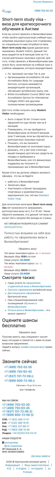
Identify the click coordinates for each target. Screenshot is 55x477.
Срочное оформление (20, 289)
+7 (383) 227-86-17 (18, 426)
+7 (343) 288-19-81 (18, 422)
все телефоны (27, 389)
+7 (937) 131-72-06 (17, 376)
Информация (12, 465)
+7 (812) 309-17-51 (18, 419)
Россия (37, 1)
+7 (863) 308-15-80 (19, 429)
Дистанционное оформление (24, 293)
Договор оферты (40, 456)
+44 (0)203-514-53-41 (24, 433)
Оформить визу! (28, 248)
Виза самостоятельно (37, 465)
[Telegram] (35, 415)
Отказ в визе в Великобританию (26, 310)
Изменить (47, 1)
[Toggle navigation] (22, 11)
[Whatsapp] (30, 411)
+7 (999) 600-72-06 (18, 380)
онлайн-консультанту (33, 346)
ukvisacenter (11, 442)
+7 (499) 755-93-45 (18, 371)
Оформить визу (27, 332)
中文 (9, 468)
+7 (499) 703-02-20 (18, 367)
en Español (37, 468)
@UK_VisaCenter (13, 446)
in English (21, 468)
